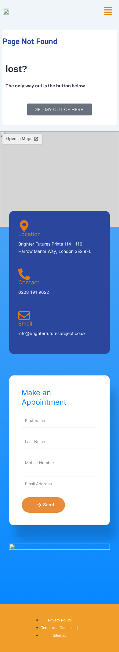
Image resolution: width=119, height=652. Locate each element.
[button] (108, 11)
